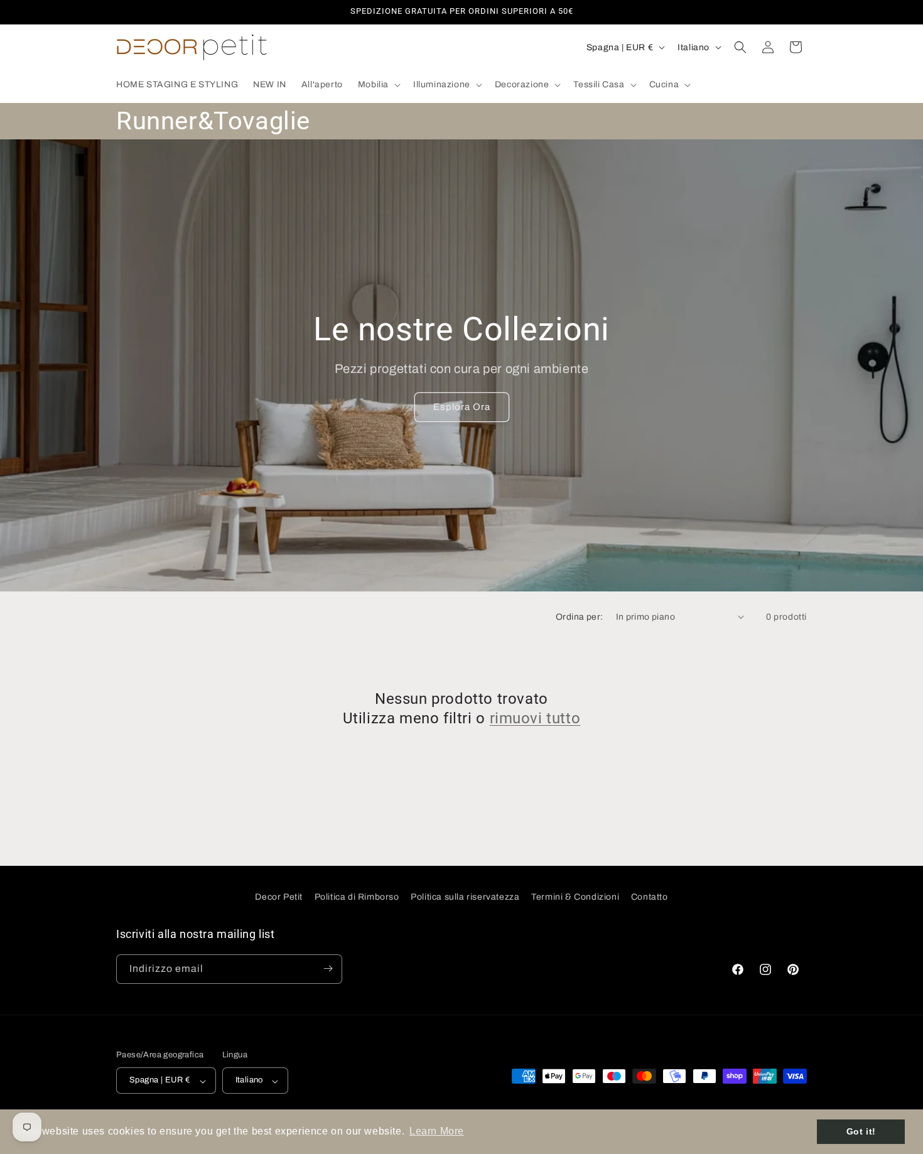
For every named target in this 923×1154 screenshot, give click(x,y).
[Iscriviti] (328, 968)
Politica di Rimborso (357, 897)
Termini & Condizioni (575, 897)
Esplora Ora (461, 407)
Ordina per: (579, 617)
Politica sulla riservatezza (465, 897)
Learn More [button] (436, 1131)
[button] (378, 85)
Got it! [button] (861, 1131)
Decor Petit (279, 897)
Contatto (649, 897)
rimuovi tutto (535, 718)
